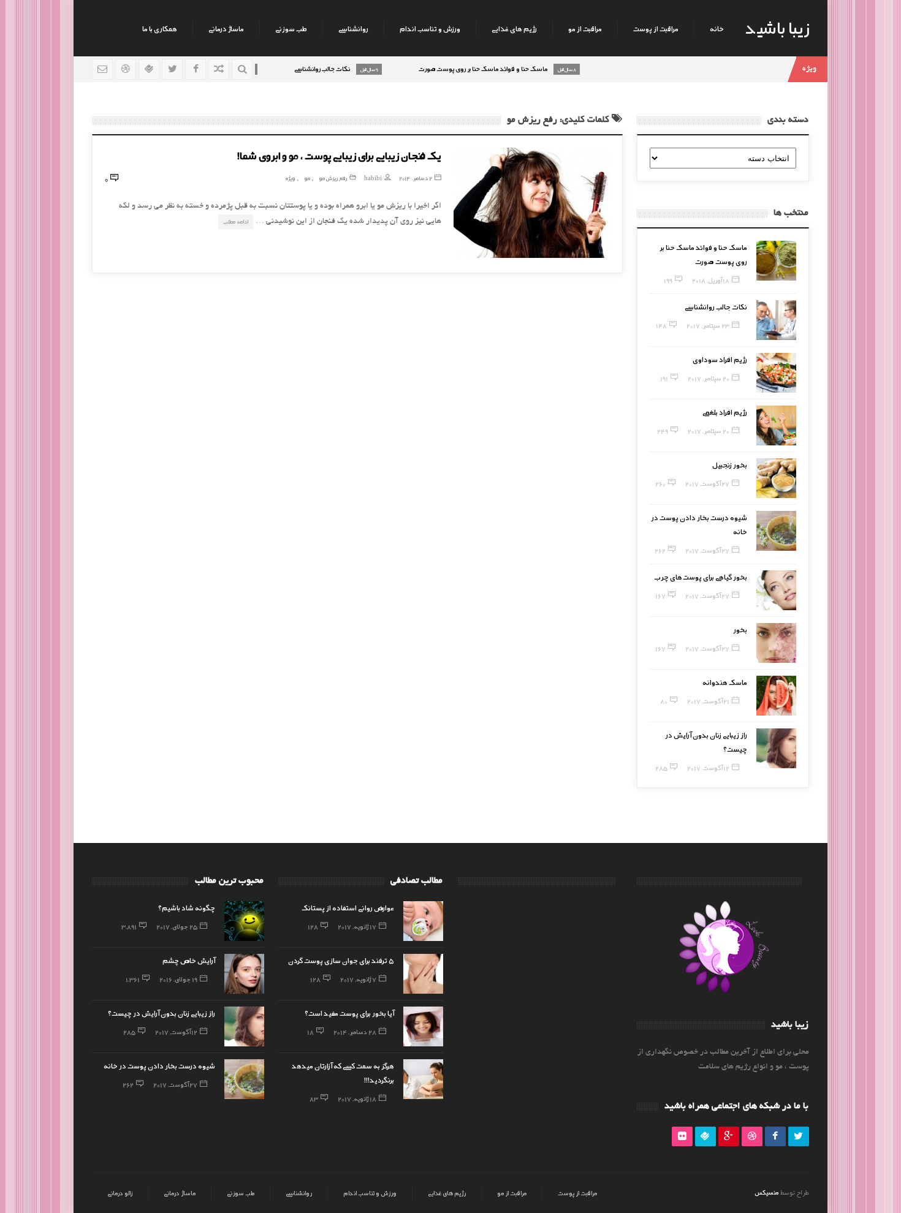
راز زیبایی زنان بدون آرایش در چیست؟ (161, 1013)
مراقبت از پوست (656, 28)
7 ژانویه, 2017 (358, 979)
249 (662, 430)
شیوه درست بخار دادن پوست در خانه (159, 1065)
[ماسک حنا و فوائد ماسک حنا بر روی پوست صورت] (776, 261)
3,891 (129, 926)
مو (307, 178)
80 (663, 701)
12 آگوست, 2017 (708, 767)
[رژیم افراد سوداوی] (776, 373)
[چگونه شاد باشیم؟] (244, 921)
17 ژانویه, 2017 (357, 926)
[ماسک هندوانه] (776, 696)
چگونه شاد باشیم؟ (186, 907)
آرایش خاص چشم (188, 960)
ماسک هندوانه (724, 682)
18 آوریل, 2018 (710, 280)
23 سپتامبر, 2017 (707, 325)
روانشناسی (353, 28)
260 (660, 483)
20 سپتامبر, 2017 (708, 378)
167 (660, 595)
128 (313, 926)
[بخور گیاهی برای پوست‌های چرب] (776, 590)
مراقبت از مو (585, 28)
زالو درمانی (119, 1192)
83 (314, 1098)
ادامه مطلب (235, 221)
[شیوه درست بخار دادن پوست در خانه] (776, 531)
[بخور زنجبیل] (776, 478)
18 (310, 1031)
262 (660, 550)
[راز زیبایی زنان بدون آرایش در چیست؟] (776, 748)
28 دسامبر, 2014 (354, 1031)
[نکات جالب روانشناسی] (776, 320)
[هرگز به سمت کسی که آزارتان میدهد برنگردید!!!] (423, 1079)
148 (661, 325)
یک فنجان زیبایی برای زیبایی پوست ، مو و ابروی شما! (339, 155)
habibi (373, 178)
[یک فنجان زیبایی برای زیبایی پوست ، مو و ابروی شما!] (532, 203)
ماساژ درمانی (226, 28)
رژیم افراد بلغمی (724, 412)
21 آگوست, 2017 (708, 701)
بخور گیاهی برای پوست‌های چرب (701, 576)
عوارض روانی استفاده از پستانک (348, 907)
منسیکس (766, 1192)
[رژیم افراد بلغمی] (776, 425)
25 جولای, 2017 (176, 926)
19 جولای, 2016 (178, 979)
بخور (740, 629)
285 (661, 767)
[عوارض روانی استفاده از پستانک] (423, 921)
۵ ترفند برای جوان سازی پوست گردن (341, 960)
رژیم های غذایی (514, 28)
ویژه (290, 178)
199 (668, 280)
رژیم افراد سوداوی (720, 359)
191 (664, 378)
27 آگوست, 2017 (707, 483)
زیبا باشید (777, 27)
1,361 (133, 979)
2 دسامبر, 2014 (415, 178)
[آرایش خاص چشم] (244, 974)
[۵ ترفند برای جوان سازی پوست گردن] (423, 974)
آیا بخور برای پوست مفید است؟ (349, 1013)
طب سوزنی (291, 28)
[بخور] (776, 643)
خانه (717, 28)
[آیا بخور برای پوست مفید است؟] (423, 1026)
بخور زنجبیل (729, 464)
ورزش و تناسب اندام (430, 28)
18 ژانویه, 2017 (357, 1098)
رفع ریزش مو (333, 178)
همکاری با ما (159, 28)
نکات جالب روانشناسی (716, 306)
